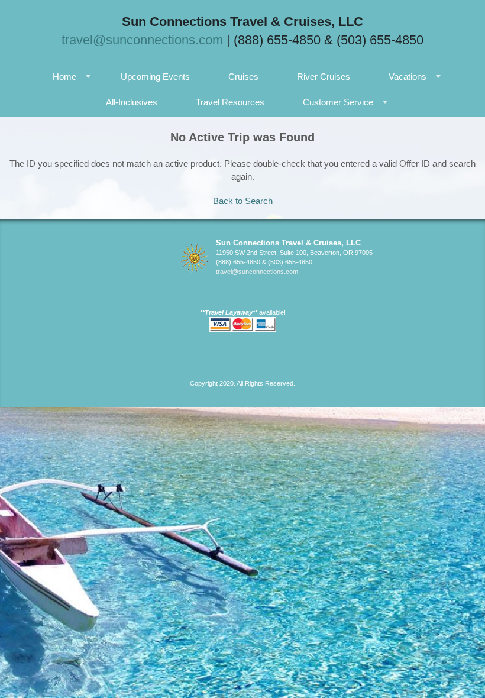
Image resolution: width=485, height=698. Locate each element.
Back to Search (243, 201)
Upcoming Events (155, 77)
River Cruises (323, 77)
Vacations (407, 77)
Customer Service (338, 102)
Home (64, 77)
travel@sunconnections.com (142, 40)
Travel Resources (230, 102)
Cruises (243, 77)
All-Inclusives (131, 102)
